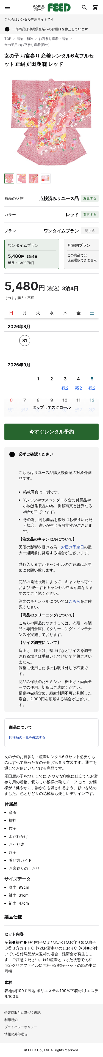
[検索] (84, 7)
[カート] (95, 7)
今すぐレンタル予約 (51, 432)
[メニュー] (7, 7)
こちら (74, 601)
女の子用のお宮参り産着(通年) (26, 45)
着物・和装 (25, 39)
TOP (7, 39)
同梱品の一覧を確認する (27, 737)
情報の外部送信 (15, 1034)
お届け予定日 (72, 547)
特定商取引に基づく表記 (22, 1013)
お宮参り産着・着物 (53, 39)
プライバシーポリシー (20, 1027)
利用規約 (11, 1020)
